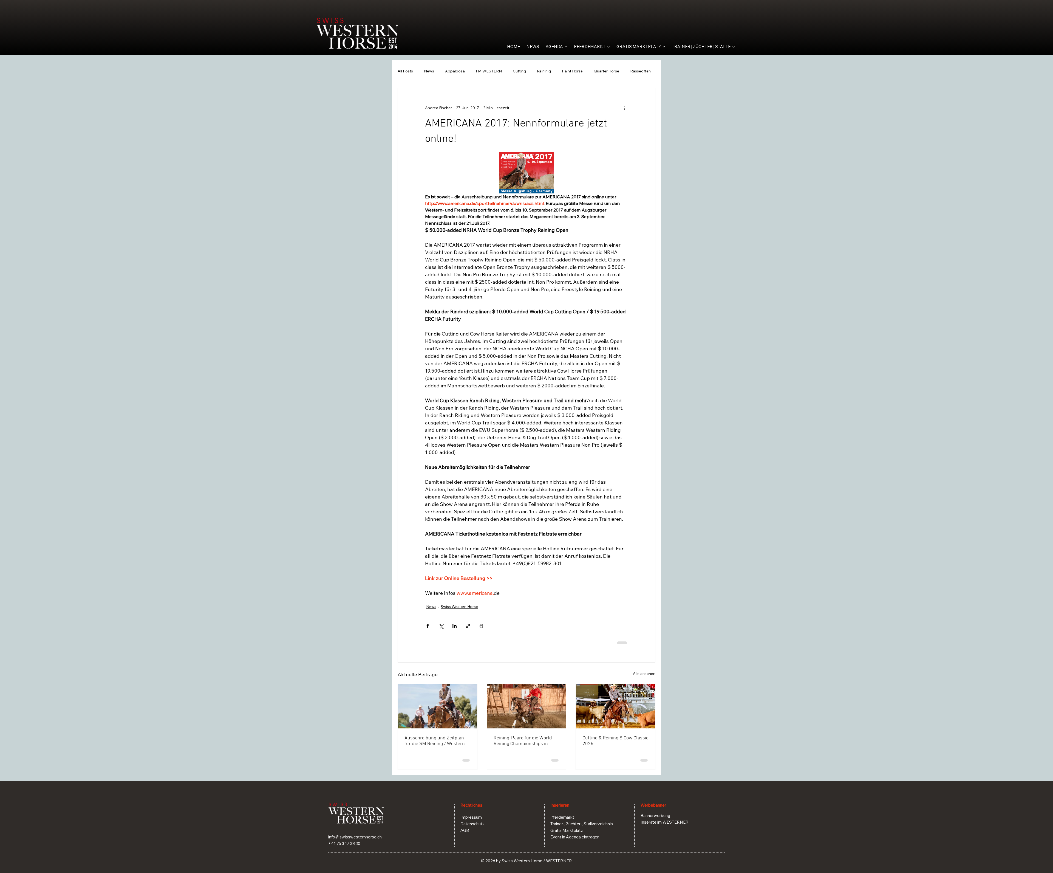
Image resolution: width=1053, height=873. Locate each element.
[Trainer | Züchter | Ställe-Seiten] (733, 46)
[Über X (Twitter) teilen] (441, 626)
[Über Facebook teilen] (427, 626)
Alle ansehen (644, 673)
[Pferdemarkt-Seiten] (608, 46)
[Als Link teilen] (468, 626)
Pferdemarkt (562, 817)
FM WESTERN (489, 71)
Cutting (519, 71)
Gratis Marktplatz (566, 830)
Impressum (471, 817)
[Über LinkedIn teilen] (454, 626)
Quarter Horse (606, 71)
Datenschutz (472, 823)
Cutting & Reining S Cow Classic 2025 (615, 741)
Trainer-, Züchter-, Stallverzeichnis (581, 823)
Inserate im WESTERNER (665, 822)
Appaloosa (455, 71)
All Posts (405, 71)
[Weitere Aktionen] (624, 108)
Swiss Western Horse (459, 606)
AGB (464, 830)
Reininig (544, 71)
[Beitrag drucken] (481, 626)
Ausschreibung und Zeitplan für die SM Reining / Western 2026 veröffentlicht (434, 741)
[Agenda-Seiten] (566, 46)
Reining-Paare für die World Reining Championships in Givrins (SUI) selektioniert (523, 741)
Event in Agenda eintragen (574, 837)
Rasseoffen (640, 71)
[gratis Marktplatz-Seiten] (664, 46)
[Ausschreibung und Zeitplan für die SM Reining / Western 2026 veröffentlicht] (437, 706)
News (429, 71)
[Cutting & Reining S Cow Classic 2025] (615, 706)
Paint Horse (572, 71)
